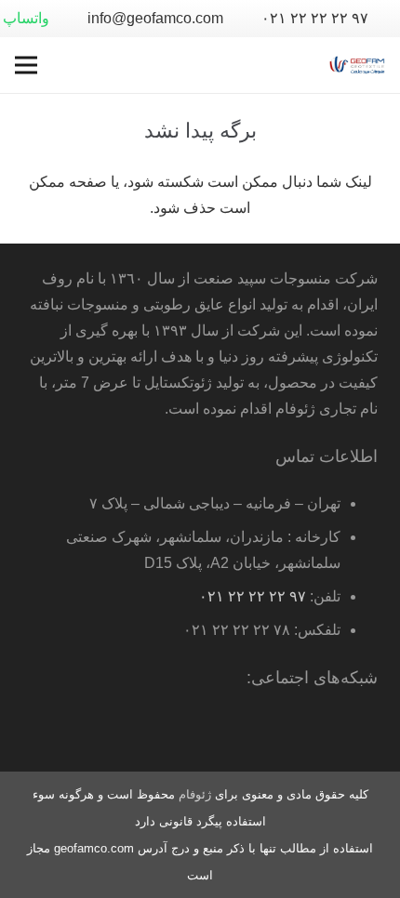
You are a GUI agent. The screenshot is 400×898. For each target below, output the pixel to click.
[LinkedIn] (247, 730)
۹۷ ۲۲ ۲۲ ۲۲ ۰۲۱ (252, 596)
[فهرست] (26, 65)
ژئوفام (195, 794)
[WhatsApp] (359, 730)
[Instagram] (210, 730)
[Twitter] (284, 730)
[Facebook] (321, 730)
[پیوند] (357, 65)
